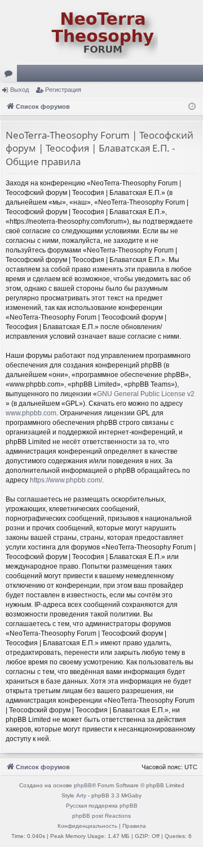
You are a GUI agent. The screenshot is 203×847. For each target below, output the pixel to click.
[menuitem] (87, 826)
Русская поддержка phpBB (102, 805)
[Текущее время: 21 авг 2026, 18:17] (192, 106)
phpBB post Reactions (101, 816)
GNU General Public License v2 (146, 394)
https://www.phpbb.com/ (66, 480)
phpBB (83, 785)
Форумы (11, 75)
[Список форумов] (101, 32)
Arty (81, 795)
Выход (19, 89)
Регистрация (63, 89)
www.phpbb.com (31, 413)
